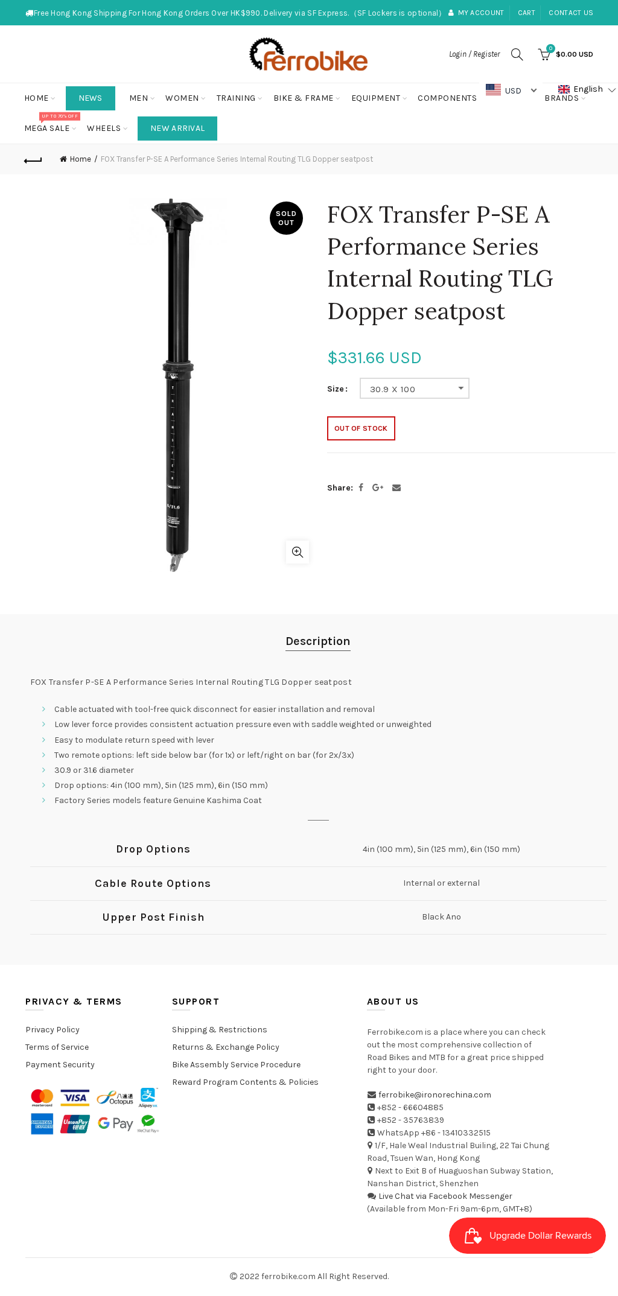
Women (182, 98)
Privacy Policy (52, 1029)
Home (36, 98)
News (90, 98)
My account (481, 12)
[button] (587, 89)
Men (138, 98)
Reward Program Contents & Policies (245, 1082)
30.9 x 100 (392, 389)
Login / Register (474, 54)
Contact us (571, 12)
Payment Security (60, 1064)
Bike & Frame (303, 98)
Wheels (104, 128)
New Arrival (177, 128)
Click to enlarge (297, 552)
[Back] (34, 159)
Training (236, 98)
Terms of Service (57, 1047)
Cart (526, 12)
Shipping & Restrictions (219, 1029)
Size (335, 389)
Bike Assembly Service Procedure (236, 1064)
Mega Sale (51, 123)
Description (318, 641)
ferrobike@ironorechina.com (434, 1095)
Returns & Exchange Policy (225, 1047)
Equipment (376, 98)
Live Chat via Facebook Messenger (445, 1196)
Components (447, 98)
